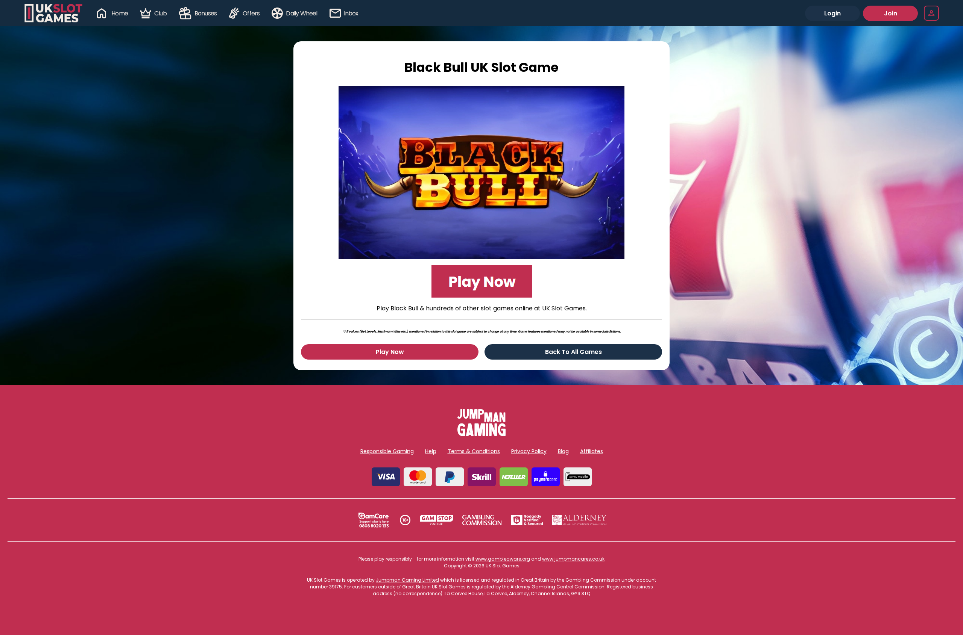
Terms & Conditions (474, 451)
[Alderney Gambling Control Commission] (579, 520)
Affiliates (591, 451)
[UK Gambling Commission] (481, 520)
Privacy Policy (529, 451)
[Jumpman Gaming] (481, 433)
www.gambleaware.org (502, 559)
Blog (563, 451)
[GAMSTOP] (436, 520)
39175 (335, 587)
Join (890, 13)
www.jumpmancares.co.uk (573, 559)
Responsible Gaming (387, 451)
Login (832, 13)
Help (430, 451)
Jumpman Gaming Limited (407, 580)
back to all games (573, 352)
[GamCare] (373, 520)
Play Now (390, 352)
